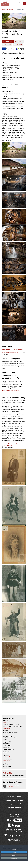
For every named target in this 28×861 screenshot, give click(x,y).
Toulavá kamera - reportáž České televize (12, 349)
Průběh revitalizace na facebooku (10, 390)
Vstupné (19, 796)
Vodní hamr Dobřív (7, 41)
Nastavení (14, 855)
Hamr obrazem (18, 44)
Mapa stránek (19, 804)
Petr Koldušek (6, 760)
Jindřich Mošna (8, 445)
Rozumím (14, 852)
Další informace (14, 858)
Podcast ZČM (7, 773)
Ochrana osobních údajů (14, 807)
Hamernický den (7, 44)
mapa (4, 722)
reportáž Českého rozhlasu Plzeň (10, 352)
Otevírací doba (10, 796)
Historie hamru (19, 41)
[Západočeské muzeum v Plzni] (7, 4)
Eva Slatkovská (7, 756)
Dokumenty (8, 804)
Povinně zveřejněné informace (14, 800)
